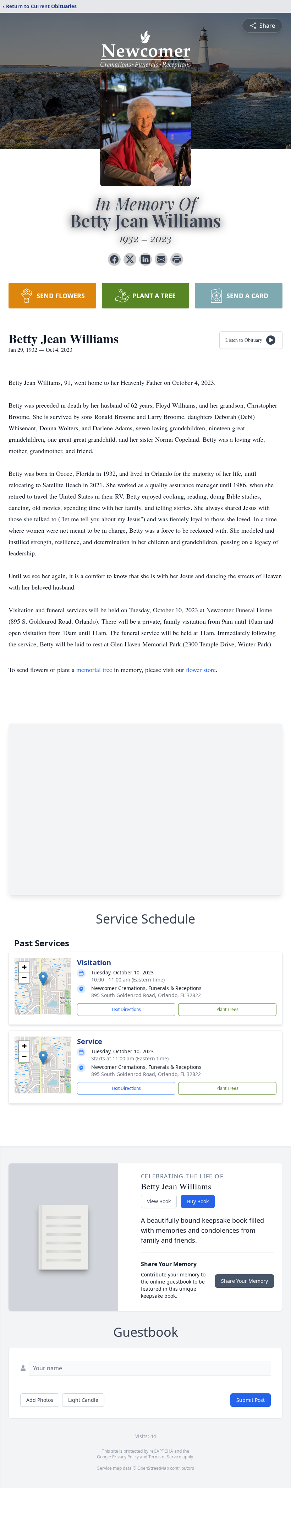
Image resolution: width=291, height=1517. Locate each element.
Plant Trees (227, 1009)
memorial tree (94, 669)
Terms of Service (164, 1457)
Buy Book (198, 1201)
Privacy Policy (125, 1457)
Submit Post (250, 1400)
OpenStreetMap (153, 1468)
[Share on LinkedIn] (145, 259)
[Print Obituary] (176, 259)
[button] (43, 979)
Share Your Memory (244, 1280)
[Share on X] (129, 259)
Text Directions (126, 1009)
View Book (159, 1201)
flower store (201, 669)
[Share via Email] (161, 259)
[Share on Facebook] (114, 259)
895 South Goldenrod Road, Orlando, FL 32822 (146, 995)
